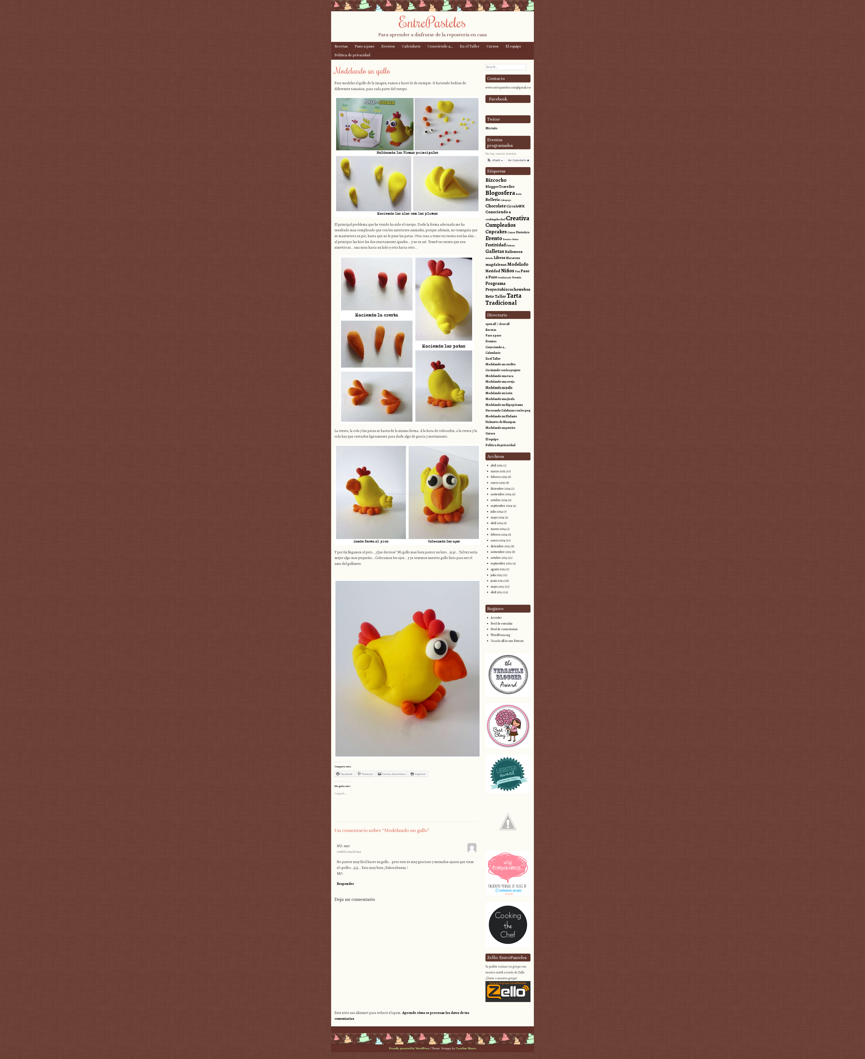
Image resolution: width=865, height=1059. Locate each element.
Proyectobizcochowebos (507, 289)
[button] (495, 160)
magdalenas (496, 264)
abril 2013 (497, 592)
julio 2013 (497, 575)
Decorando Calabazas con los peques (510, 410)
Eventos (388, 46)
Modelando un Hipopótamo (504, 405)
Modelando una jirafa (499, 399)
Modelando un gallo (498, 387)
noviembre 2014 (501, 494)
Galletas (494, 251)
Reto (489, 296)
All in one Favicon (512, 641)
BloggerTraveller (500, 186)
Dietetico (523, 232)
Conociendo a (498, 212)
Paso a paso (364, 46)
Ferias (515, 239)
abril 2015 (497, 465)
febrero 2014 (499, 534)
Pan (517, 271)
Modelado (517, 264)
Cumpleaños (500, 225)
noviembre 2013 (501, 552)
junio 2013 (497, 581)
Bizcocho (496, 180)
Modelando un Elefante (501, 416)
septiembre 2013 (501, 563)
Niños (507, 270)
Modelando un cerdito (500, 364)
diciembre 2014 (500, 488)
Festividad (495, 245)
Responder (345, 883)
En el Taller (470, 46)
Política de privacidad (352, 55)
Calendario (411, 46)
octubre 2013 (499, 558)
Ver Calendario (517, 160)
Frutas (510, 245)
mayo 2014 (497, 517)
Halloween (514, 251)
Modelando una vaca (499, 376)
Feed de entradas (501, 623)
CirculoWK (515, 206)
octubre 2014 (499, 500)
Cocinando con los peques (502, 370)
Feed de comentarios (504, 629)
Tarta (514, 295)
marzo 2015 (498, 471)
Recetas (341, 46)
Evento (493, 238)
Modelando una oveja (499, 382)
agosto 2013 (498, 569)
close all (504, 324)
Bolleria (492, 199)
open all (490, 324)
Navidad (492, 271)
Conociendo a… (440, 46)
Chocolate (495, 206)
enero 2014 (498, 540)
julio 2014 (497, 511)
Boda (518, 194)
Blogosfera (500, 192)
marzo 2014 (498, 529)
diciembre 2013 (500, 546)
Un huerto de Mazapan (500, 422)
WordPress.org (500, 635)
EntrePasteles (432, 21)
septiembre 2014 (501, 506)
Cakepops (506, 200)
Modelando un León (498, 393)
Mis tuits (491, 128)
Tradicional (501, 302)
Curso (511, 232)
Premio (516, 277)
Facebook (498, 99)
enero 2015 (498, 483)
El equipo (513, 46)
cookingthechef (495, 219)
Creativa (517, 218)
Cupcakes (496, 231)
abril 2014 (497, 523)
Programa (495, 283)
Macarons (513, 258)
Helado (489, 258)
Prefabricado (504, 277)
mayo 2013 (497, 586)
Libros (499, 257)
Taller (500, 296)
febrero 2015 (499, 477)
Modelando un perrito (500, 428)
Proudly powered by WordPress (409, 1048)
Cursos (493, 46)
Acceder (496, 618)
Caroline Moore (466, 1048)
